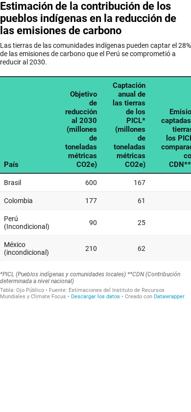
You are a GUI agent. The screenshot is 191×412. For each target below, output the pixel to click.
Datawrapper (169, 296)
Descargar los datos (95, 296)
